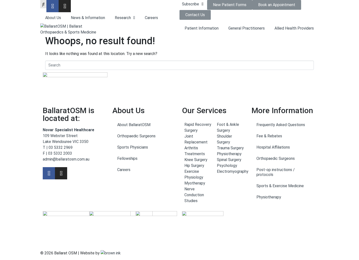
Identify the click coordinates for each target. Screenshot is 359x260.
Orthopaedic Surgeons (136, 136)
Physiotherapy (268, 197)
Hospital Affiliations (273, 147)
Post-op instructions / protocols (275, 172)
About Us (53, 17)
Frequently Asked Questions (280, 124)
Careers (151, 17)
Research (123, 17)
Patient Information (202, 28)
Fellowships (127, 158)
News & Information (88, 17)
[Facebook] (52, 6)
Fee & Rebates (269, 136)
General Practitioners (246, 28)
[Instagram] (65, 6)
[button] (193, 4)
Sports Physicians (132, 147)
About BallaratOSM (133, 124)
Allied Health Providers (294, 28)
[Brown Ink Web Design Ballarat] (111, 253)
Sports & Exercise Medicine (280, 186)
